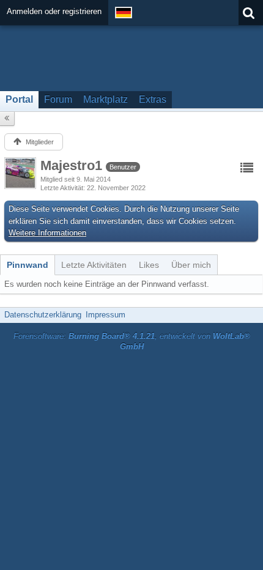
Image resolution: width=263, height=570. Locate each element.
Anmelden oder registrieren (54, 11)
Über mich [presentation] (191, 265)
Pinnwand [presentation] (27, 265)
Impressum (105, 314)
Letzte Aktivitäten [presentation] (94, 265)
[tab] (27, 264)
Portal (19, 99)
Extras (152, 99)
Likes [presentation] (149, 265)
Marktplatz (105, 99)
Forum (58, 99)
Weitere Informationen (47, 232)
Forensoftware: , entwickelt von (131, 341)
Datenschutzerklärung (42, 314)
